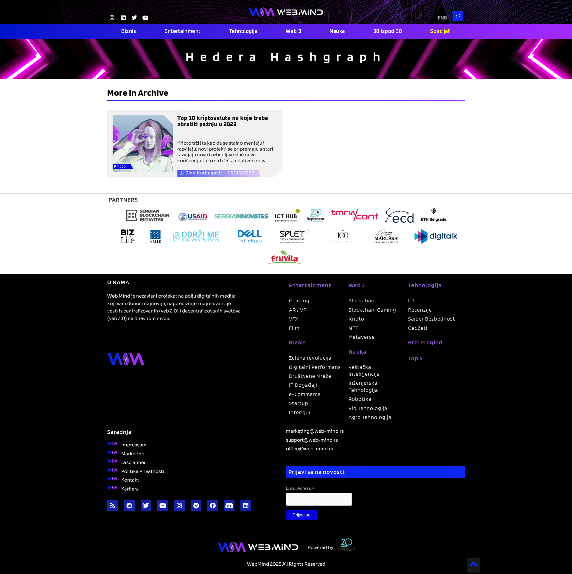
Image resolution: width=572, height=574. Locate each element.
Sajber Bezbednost (431, 318)
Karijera (130, 488)
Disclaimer (133, 462)
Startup (298, 403)
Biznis (128, 31)
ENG (442, 18)
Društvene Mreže (310, 376)
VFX (294, 318)
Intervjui (299, 412)
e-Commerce (305, 394)
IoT (412, 300)
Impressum (134, 444)
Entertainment (182, 31)
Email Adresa (300, 488)
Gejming (299, 300)
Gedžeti (418, 328)
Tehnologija (243, 31)
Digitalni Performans (315, 367)
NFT (354, 328)
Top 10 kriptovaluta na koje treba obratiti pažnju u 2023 (222, 121)
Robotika (360, 399)
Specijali (440, 31)
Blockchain (362, 300)
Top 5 (415, 358)
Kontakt (130, 479)
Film (294, 328)
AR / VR (298, 310)
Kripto (120, 166)
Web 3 (293, 31)
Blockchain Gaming (372, 310)
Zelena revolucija (310, 358)
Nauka (337, 31)
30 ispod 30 (387, 31)
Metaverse (362, 337)
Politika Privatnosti (142, 471)
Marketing (132, 453)
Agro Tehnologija (370, 417)
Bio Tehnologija (368, 408)
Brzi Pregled (425, 342)
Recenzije (420, 310)
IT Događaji (303, 385)
